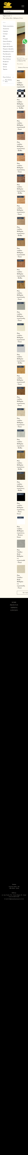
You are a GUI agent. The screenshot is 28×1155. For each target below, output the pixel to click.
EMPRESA (14, 608)
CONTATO (14, 610)
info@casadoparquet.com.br (16, 899)
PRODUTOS (14, 605)
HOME (14, 602)
